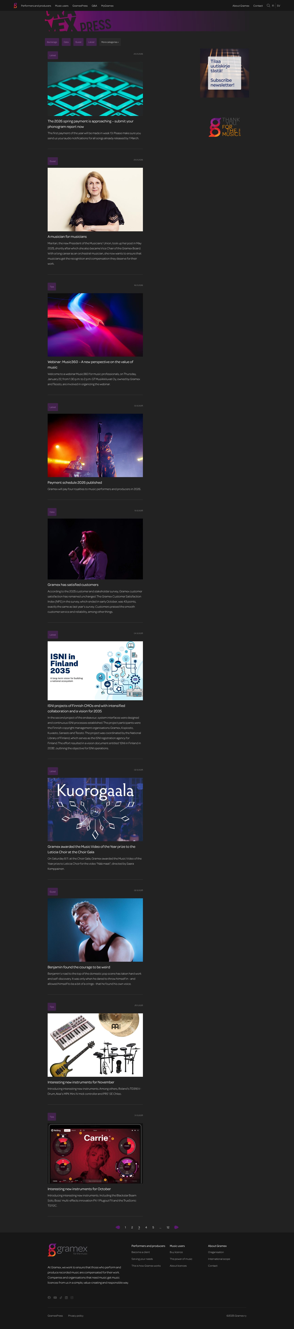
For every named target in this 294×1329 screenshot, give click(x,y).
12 (168, 1227)
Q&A (94, 5)
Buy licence (176, 1252)
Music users (61, 5)
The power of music (181, 1259)
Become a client (141, 1252)
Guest (78, 41)
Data (66, 41)
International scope (219, 1259)
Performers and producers (36, 5)
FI (273, 5)
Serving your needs (142, 1259)
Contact (258, 5)
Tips (52, 286)
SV (278, 5)
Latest (91, 41)
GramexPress (80, 5)
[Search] (268, 5)
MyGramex (107, 5)
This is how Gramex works (146, 1265)
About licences (178, 1265)
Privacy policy (75, 1315)
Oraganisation (216, 1252)
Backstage (52, 41)
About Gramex (241, 5)
